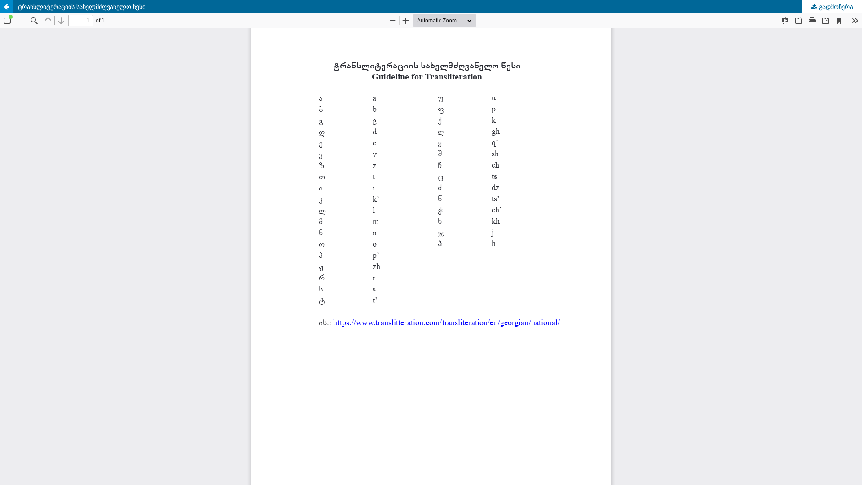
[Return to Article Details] (6, 6)
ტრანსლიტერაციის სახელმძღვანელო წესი (81, 6)
